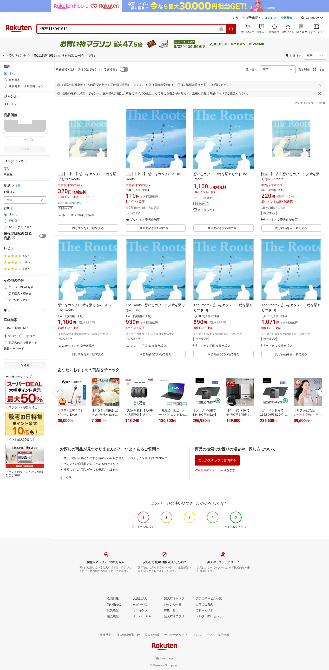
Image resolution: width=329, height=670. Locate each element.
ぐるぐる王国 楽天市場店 (214, 346)
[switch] (42, 236)
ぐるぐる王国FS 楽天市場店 (148, 346)
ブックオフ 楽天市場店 (145, 219)
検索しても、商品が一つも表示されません (91, 469)
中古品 (8, 174)
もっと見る (67, 477)
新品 (7, 168)
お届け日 (9, 208)
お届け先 (9, 192)
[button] (312, 18)
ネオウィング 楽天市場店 (78, 346)
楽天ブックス (206, 210)
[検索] (231, 29)
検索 (26, 149)
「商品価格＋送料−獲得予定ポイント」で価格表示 (85, 69)
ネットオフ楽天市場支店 (281, 219)
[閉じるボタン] (319, 85)
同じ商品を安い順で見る (88, 228)
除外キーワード (14, 348)
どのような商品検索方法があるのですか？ (91, 464)
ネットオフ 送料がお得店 (78, 215)
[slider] (4, 132)
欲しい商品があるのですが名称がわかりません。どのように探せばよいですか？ (116, 458)
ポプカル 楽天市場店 (279, 346)
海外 (17, 185)
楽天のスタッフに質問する (217, 460)
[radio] (5, 73)
